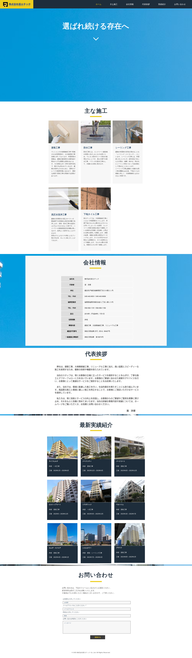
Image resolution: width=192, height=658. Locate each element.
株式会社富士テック (20, 4)
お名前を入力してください (72, 599)
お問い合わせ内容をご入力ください (75, 619)
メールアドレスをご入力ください (74, 605)
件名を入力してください (71, 612)
